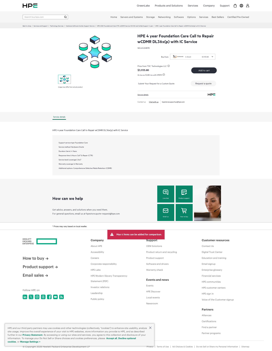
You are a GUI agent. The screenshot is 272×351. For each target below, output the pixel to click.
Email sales (33, 275)
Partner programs (211, 333)
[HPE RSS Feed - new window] (61, 297)
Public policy (97, 299)
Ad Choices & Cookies (182, 346)
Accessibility (97, 252)
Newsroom (152, 303)
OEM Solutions (154, 246)
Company (209, 5)
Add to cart (204, 70)
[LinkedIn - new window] (25, 297)
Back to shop (27, 26)
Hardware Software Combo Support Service (80, 26)
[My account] (247, 5)
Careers (95, 258)
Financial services (211, 275)
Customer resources (215, 240)
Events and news (157, 279)
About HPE (96, 246)
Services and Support (41, 26)
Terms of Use (163, 346)
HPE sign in (208, 293)
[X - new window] (31, 297)
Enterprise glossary (212, 269)
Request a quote (203, 83)
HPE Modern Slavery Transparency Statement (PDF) (109, 278)
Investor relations (100, 287)
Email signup (208, 263)
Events (149, 285)
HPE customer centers (214, 287)
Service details (143, 94)
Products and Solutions (169, 5)
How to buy (184, 216)
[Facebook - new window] (49, 297)
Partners (207, 309)
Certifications (209, 321)
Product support (184, 198)
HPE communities (211, 281)
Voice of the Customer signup (218, 299)
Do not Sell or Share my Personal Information (217, 346)
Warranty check (154, 269)
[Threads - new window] (43, 297)
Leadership (97, 293)
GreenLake (143, 5)
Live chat (166, 198)
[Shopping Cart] (235, 5)
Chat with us (154, 101)
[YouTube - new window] (55, 297)
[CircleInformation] (169, 66)
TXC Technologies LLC (157, 66)
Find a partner (209, 327)
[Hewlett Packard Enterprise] (30, 5)
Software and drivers (157, 263)
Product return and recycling (161, 252)
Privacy (150, 346)
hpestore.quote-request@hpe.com (103, 213)
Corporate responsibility (104, 263)
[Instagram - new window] (37, 297)
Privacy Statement (32, 334)
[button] (150, 328)
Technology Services (56, 26)
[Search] (65, 17)
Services (193, 5)
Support (225, 5)
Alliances (206, 315)
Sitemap (245, 346)
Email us (166, 216)
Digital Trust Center (212, 252)
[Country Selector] (241, 5)
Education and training (214, 258)
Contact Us (208, 246)
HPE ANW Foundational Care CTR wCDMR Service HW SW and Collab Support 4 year (125, 26)
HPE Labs (96, 269)
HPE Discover (153, 291)
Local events (153, 297)
